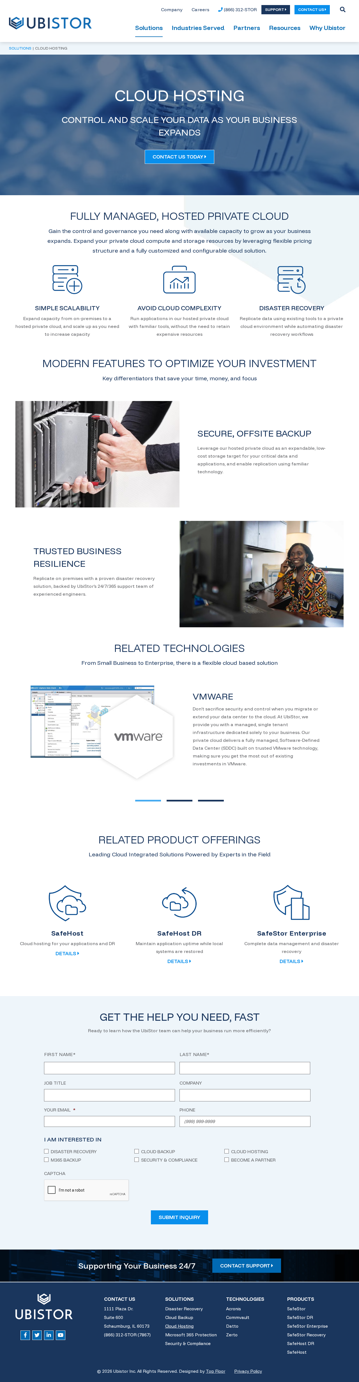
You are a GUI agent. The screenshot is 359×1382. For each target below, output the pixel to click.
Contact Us (119, 1299)
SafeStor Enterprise (307, 1326)
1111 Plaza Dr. (118, 1308)
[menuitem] (172, 9)
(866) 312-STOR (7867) (127, 1334)
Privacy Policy (248, 1371)
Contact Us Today (178, 156)
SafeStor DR (300, 1317)
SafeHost (297, 1352)
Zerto (232, 1334)
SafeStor (296, 1308)
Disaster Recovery (74, 1151)
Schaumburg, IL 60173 (126, 1326)
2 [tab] (171, 800)
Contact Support (245, 1265)
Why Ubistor (327, 28)
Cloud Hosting (249, 1151)
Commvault (237, 1317)
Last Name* (195, 1054)
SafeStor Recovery (306, 1334)
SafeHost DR (300, 1343)
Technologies (245, 1299)
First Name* (59, 1054)
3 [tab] (203, 800)
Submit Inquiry (179, 1217)
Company (172, 9)
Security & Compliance (169, 1160)
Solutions (149, 28)
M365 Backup (66, 1160)
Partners (246, 28)
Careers (200, 9)
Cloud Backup (158, 1151)
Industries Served (198, 28)
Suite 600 (113, 1317)
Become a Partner (253, 1160)
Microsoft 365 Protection (191, 1334)
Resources (284, 28)
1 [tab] (140, 800)
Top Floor (215, 1371)
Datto (232, 1326)
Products (300, 1299)
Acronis (233, 1308)
